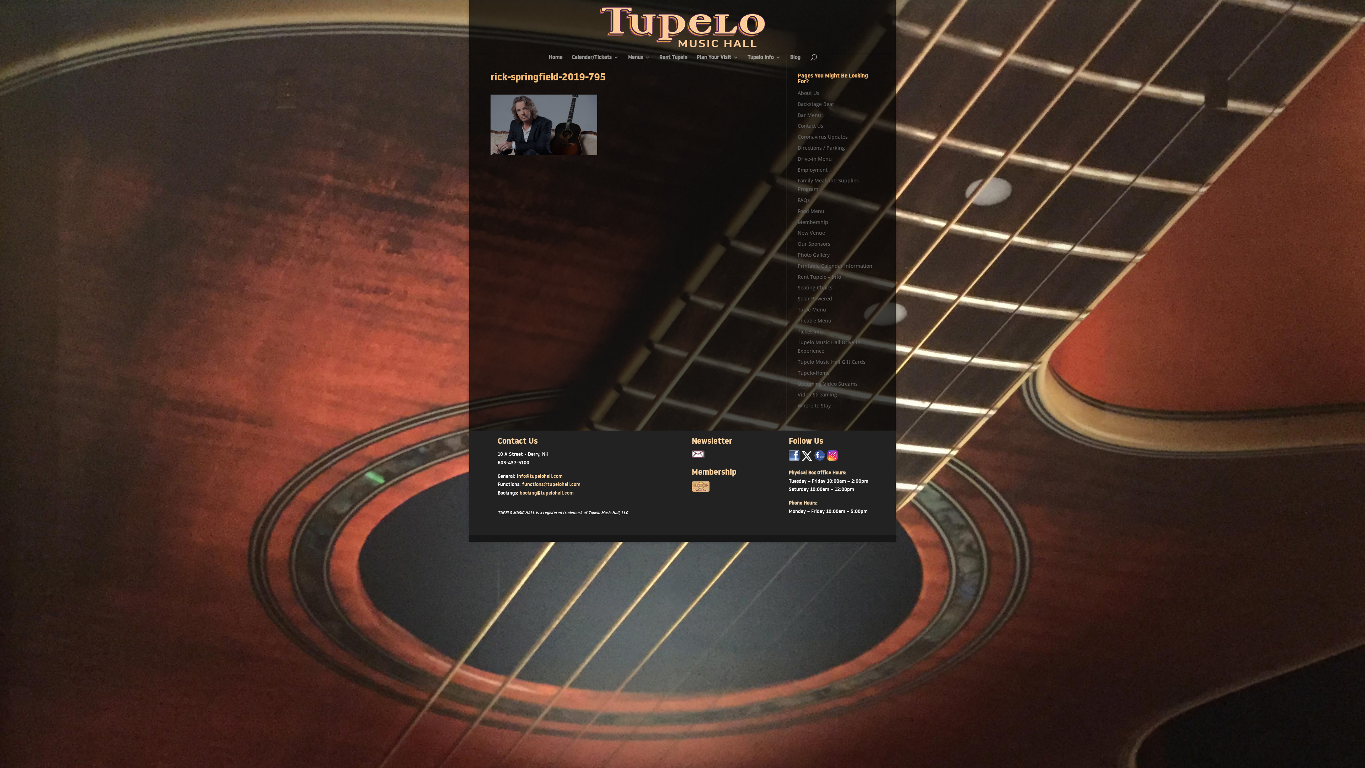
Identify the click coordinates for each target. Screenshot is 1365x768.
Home (556, 58)
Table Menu (812, 309)
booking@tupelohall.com (547, 492)
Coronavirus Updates (823, 136)
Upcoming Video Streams (828, 383)
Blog (795, 58)
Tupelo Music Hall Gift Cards (832, 361)
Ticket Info (810, 331)
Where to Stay (814, 405)
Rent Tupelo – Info (819, 276)
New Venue (811, 232)
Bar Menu (809, 115)
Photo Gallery (814, 254)
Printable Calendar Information (835, 265)
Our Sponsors (814, 243)
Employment (813, 169)
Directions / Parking (821, 147)
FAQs (804, 200)
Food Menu (811, 211)
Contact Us (810, 125)
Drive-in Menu (815, 158)
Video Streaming (817, 394)
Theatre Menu (814, 320)
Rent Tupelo (673, 58)
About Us (808, 93)
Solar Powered (815, 298)
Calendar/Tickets (592, 58)
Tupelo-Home (814, 372)
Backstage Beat (816, 104)
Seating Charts (815, 287)
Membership (813, 222)
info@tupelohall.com (540, 476)
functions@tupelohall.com (551, 484)
